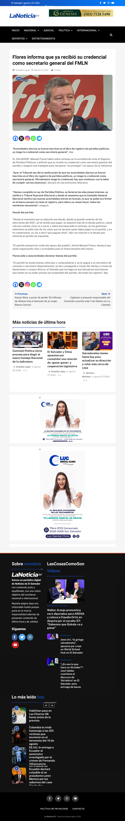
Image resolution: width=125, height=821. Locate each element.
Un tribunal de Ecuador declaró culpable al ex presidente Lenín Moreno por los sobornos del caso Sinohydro (40, 775)
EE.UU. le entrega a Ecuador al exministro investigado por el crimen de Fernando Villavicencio (42, 755)
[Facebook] (15, 138)
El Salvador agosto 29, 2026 (25, 3)
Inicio (15, 30)
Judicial (49, 30)
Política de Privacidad (54, 809)
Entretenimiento (43, 38)
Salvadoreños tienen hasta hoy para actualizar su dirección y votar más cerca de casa (96, 360)
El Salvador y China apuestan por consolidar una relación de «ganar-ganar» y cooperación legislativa (62, 359)
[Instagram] (27, 138)
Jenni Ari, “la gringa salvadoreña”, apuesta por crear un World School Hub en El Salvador (72, 646)
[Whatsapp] (33, 138)
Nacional (30, 30)
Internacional (87, 30)
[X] (21, 138)
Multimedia (52, 605)
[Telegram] (39, 138)
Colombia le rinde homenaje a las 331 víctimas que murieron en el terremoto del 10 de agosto (41, 735)
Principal (63, 605)
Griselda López (23, 70)
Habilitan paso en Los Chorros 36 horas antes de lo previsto (40, 715)
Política (64, 30)
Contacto (78, 809)
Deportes (18, 38)
